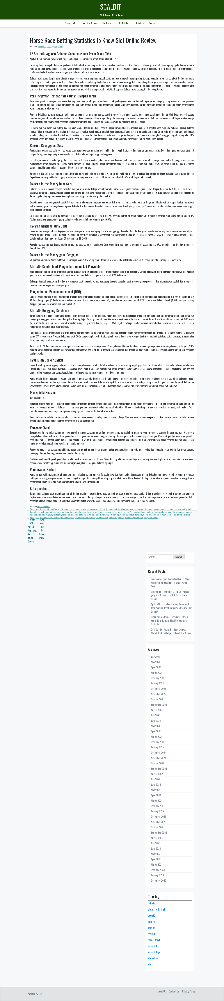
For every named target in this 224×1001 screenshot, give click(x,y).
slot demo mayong (67, 517)
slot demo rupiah (102, 517)
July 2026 (155, 657)
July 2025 (155, 715)
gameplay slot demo (139, 512)
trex (40, 994)
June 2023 (156, 848)
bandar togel (154, 940)
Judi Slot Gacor (124, 23)
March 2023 (157, 864)
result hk (152, 934)
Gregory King (59, 46)
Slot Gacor (107, 23)
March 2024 (157, 800)
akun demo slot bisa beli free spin (48, 509)
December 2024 (158, 752)
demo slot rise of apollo (90, 512)
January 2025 (157, 747)
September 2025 (159, 704)
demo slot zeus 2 (124, 512)
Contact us (154, 23)
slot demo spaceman (116, 517)
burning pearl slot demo (143, 509)
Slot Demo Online (43, 506)
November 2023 (158, 822)
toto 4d (151, 928)
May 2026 (155, 662)
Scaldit (110, 7)
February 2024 (158, 806)
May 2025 (155, 726)
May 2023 (155, 854)
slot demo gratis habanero (50, 517)
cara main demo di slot (161, 509)
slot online (153, 958)
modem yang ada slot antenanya (132, 514)
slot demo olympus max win (85, 517)
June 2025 (156, 720)
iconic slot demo (85, 514)
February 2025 (158, 742)
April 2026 (156, 667)
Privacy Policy (71, 23)
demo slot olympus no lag (54, 512)
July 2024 (155, 779)
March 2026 (157, 672)
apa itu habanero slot (89, 509)
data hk (151, 921)
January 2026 (157, 683)
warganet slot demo (151, 517)
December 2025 (158, 688)
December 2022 (158, 880)
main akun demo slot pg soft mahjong (105, 514)
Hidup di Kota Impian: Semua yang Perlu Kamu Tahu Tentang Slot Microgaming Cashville (169, 620)
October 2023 (157, 827)
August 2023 (157, 838)
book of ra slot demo (105, 509)
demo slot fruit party (37, 512)
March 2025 (157, 736)
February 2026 (158, 678)
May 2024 (155, 790)
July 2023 (155, 843)
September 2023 (159, 832)
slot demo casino (175, 514)
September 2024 (159, 768)
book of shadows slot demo (123, 509)
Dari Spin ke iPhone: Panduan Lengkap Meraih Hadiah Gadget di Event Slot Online (171, 631)
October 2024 (157, 763)
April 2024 (156, 795)
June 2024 (156, 784)
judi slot (152, 903)
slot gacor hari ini (156, 909)
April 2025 (156, 731)
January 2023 (157, 875)
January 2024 (157, 811)
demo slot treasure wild (108, 512)
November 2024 (158, 758)
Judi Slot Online (89, 23)
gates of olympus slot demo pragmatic (161, 512)
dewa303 (152, 915)
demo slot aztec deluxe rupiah (181, 509)
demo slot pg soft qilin (73, 512)
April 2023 (156, 859)
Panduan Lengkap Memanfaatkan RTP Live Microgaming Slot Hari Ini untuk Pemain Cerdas (170, 582)
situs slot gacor (155, 952)
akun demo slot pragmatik (70, 509)
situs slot (152, 946)
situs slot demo (150, 514)
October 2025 (157, 699)
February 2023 (158, 870)
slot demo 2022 (163, 514)
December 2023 (158, 816)
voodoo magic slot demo (134, 517)
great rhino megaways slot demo (49, 514)
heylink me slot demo (70, 514)
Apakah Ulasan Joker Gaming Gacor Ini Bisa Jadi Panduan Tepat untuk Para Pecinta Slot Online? (171, 607)
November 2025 (158, 694)
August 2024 (157, 774)
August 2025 (157, 710)
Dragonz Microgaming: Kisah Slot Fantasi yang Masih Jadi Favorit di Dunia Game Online (170, 595)
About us (140, 23)
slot (150, 964)
